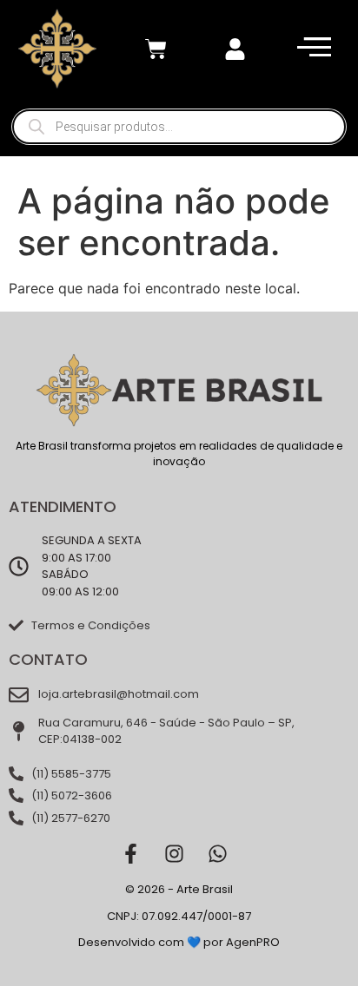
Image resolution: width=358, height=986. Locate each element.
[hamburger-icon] (309, 49)
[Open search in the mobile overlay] (179, 127)
